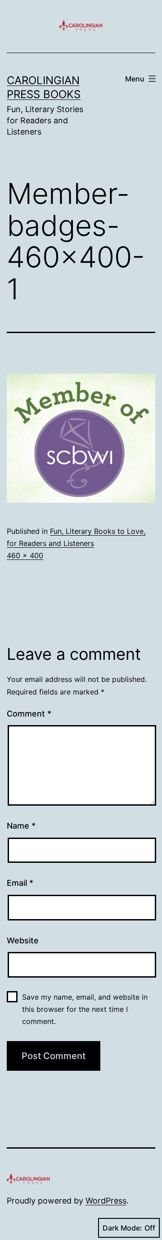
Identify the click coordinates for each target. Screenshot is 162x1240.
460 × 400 (25, 555)
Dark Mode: (122, 1227)
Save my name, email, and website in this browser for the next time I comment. (85, 1009)
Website (23, 940)
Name (21, 825)
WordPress (106, 1200)
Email (20, 883)
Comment (29, 713)
